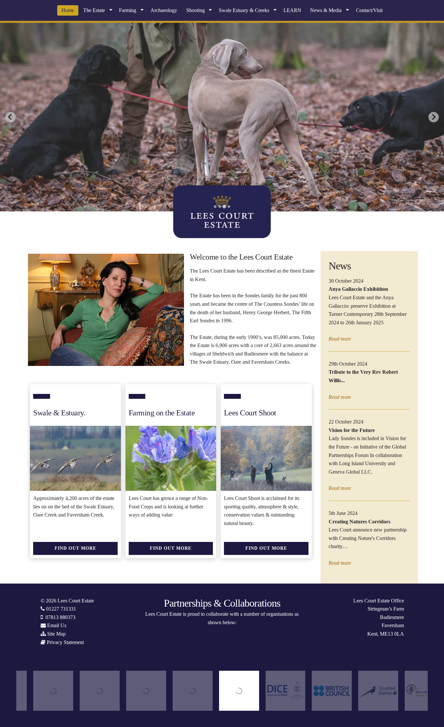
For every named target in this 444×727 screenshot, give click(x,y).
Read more (340, 339)
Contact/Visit (369, 10)
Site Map (56, 634)
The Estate (94, 10)
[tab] (215, 206)
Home (67, 10)
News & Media (326, 10)
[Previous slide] (10, 117)
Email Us (56, 625)
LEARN (292, 10)
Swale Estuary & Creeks (244, 10)
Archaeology (163, 10)
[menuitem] (67, 10)
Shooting (195, 10)
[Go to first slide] (433, 117)
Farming (127, 10)
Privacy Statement (65, 642)
